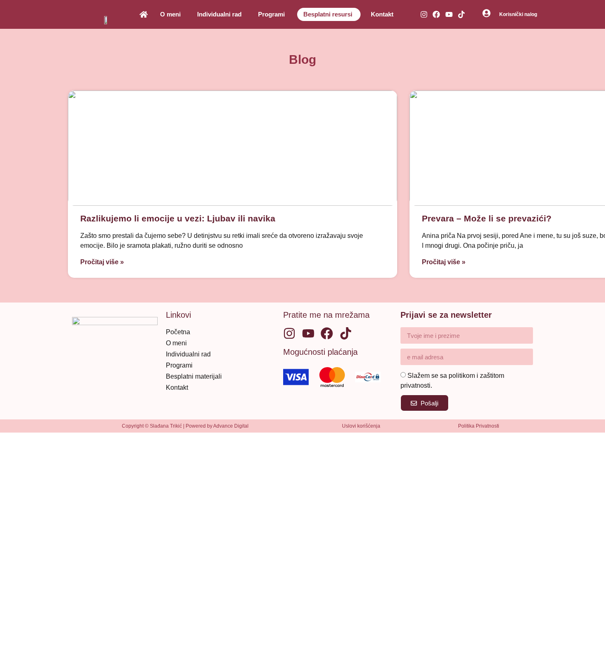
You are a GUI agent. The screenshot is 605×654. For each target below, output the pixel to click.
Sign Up (53, 638)
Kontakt (382, 14)
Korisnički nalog (518, 14)
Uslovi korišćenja (361, 426)
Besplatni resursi (327, 14)
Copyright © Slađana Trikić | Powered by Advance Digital (185, 426)
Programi (271, 14)
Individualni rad (219, 14)
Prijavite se (82, 638)
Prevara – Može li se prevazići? (486, 218)
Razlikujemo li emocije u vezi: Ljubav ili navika (177, 218)
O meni (170, 14)
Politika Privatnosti (478, 426)
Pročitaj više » (102, 261)
